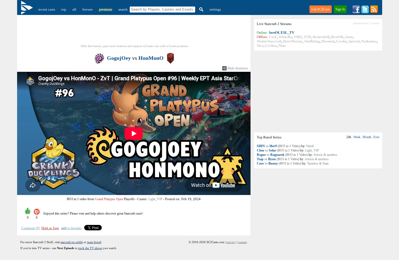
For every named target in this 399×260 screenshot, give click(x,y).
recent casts (46, 9)
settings (215, 9)
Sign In (340, 9)
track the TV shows (90, 248)
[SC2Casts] (28, 9)
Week (356, 137)
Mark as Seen (50, 228)
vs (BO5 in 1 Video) (278, 146)
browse (88, 9)
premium (105, 9)
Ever (376, 137)
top (63, 9)
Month (367, 137)
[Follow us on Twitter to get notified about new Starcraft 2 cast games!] (365, 12)
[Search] (200, 9)
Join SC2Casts (320, 9)
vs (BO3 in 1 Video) (282, 155)
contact (242, 242)
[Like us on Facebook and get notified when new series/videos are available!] (356, 12)
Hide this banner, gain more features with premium (134, 46)
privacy (231, 242)
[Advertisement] (318, 91)
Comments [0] (30, 228)
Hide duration (237, 68)
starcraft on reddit (72, 242)
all (74, 9)
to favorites (71, 228)
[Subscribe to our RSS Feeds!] (374, 12)
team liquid (94, 242)
